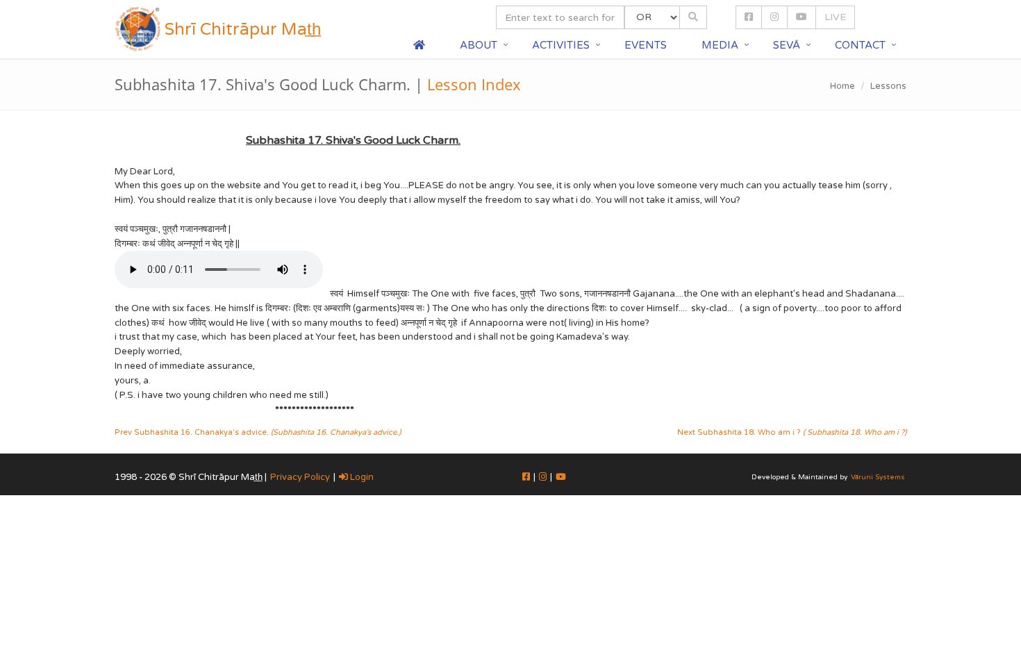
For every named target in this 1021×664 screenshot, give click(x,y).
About (478, 45)
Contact (860, 45)
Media (720, 45)
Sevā (786, 45)
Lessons (888, 86)
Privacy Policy (300, 477)
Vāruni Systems (878, 477)
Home (842, 86)
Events (645, 45)
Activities (561, 45)
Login (361, 477)
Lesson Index (474, 84)
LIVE (835, 17)
